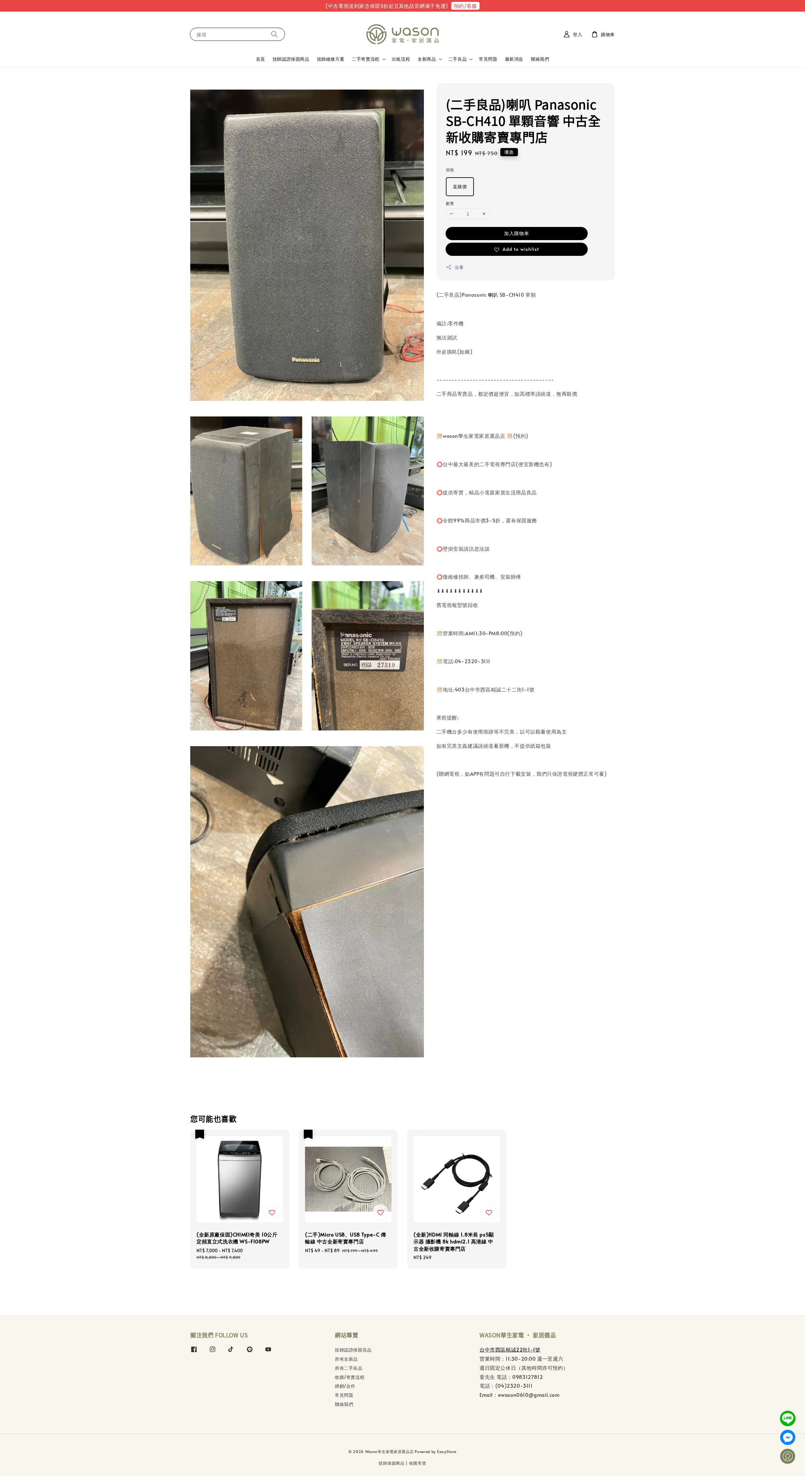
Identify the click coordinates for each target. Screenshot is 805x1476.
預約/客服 (465, 5)
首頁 (260, 59)
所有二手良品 (349, 1368)
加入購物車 (516, 233)
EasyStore (447, 1451)
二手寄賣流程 (366, 59)
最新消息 (514, 59)
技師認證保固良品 (353, 1350)
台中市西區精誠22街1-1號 (510, 1349)
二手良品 (457, 59)
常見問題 (488, 59)
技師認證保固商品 (291, 59)
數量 (450, 203)
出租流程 (401, 59)
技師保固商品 (391, 1463)
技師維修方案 (331, 59)
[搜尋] (274, 34)
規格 (450, 170)
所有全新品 (346, 1359)
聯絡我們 (540, 59)
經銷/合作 (345, 1386)
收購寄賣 (417, 1463)
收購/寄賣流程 (349, 1377)
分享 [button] (459, 267)
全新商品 (427, 59)
